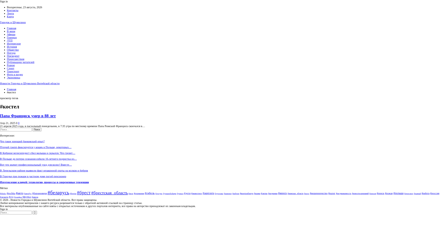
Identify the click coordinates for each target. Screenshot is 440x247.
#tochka (11, 193)
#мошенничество (319, 193)
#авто (19, 193)
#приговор (408, 193)
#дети (187, 193)
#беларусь (58, 192)
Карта (10, 16)
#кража (257, 193)
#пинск (380, 193)
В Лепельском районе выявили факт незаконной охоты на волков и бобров (44, 170)
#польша (398, 193)
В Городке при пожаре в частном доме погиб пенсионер (33, 176)
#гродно (158, 193)
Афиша (11, 34)
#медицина (272, 193)
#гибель (150, 193)
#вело (131, 193)
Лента (10, 13)
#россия (434, 193)
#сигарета (4, 197)
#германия (139, 193)
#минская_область (295, 193)
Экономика (13, 77)
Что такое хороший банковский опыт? (22, 141)
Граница (12, 37)
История (12, 46)
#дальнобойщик (169, 193)
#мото (306, 193)
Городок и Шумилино (13, 22)
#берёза (73, 193)
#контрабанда (246, 193)
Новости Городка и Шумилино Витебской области (30, 83)
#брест (84, 192)
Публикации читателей (20, 62)
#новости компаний (360, 193)
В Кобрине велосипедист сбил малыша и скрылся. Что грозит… (37, 153)
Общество (13, 49)
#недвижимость (343, 193)
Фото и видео (15, 74)
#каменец (228, 193)
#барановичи (39, 193)
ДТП (10, 40)
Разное (11, 65)
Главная (11, 28)
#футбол (27, 197)
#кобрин (235, 193)
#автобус (28, 194)
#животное (196, 193)
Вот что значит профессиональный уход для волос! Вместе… (36, 164)
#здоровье (219, 193)
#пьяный (417, 194)
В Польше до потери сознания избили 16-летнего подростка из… (38, 158)
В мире (11, 31)
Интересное (14, 43)
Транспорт (13, 71)
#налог (331, 193)
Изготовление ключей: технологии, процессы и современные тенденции (44, 182)
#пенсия (372, 193)
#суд (11, 197)
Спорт (10, 68)
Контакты (12, 10)
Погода (11, 52)
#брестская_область (109, 192)
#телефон (18, 197)
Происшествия (15, 59)
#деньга (180, 193)
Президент (13, 56)
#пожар (389, 193)
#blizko (3, 193)
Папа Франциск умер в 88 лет (28, 116)
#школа (35, 197)
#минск (282, 193)
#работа (426, 193)
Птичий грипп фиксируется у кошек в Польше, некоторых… (36, 147)
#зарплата (208, 193)
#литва (264, 193)
